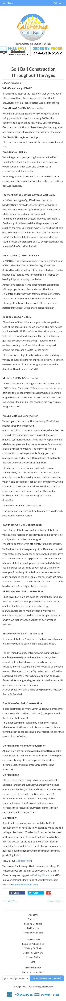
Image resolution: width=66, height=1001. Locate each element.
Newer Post (54, 900)
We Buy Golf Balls (33, 948)
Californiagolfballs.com (42, 986)
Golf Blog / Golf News (33, 953)
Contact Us (33, 919)
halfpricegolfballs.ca (41, 875)
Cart (61, 2)
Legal (33, 961)
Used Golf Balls (33, 939)
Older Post (11, 900)
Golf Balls (21, 860)
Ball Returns (33, 928)
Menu (9, 2)
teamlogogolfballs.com (25, 884)
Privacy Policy (33, 957)
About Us (33, 915)
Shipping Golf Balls (33, 923)
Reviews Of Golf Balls (33, 932)
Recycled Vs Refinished (33, 944)
